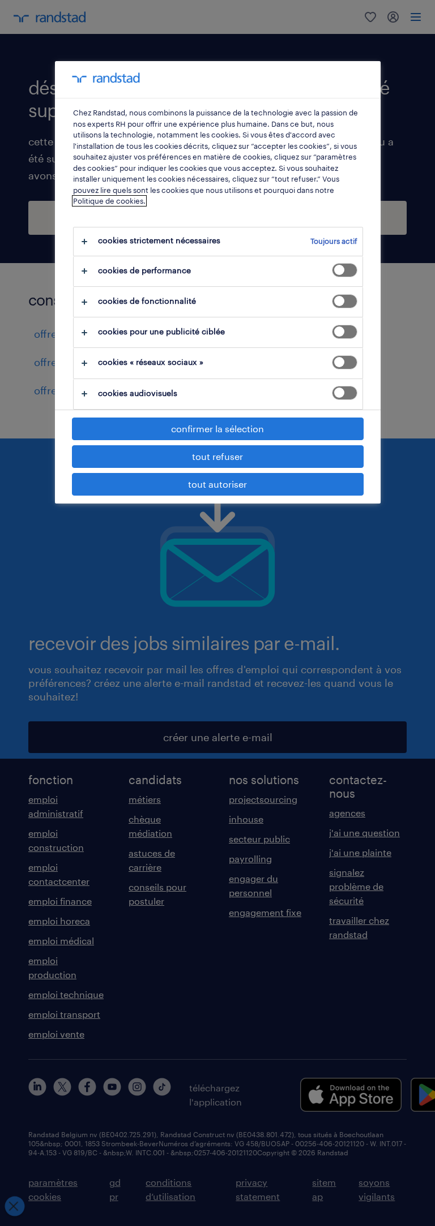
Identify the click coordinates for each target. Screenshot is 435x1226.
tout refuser (217, 456)
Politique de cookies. (109, 200)
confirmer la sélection (217, 428)
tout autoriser (217, 484)
